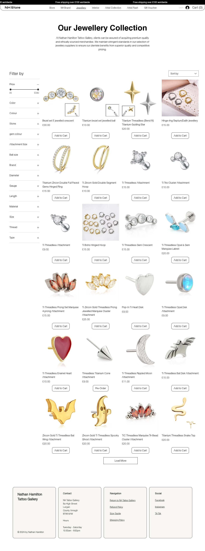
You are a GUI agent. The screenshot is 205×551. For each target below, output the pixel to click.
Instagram (160, 507)
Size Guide (115, 513)
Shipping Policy (117, 520)
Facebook (159, 500)
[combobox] (184, 74)
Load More (120, 460)
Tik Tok (158, 513)
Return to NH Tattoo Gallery (123, 500)
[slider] (10, 89)
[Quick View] (60, 98)
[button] (197, 7)
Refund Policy (116, 507)
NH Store (12, 7)
